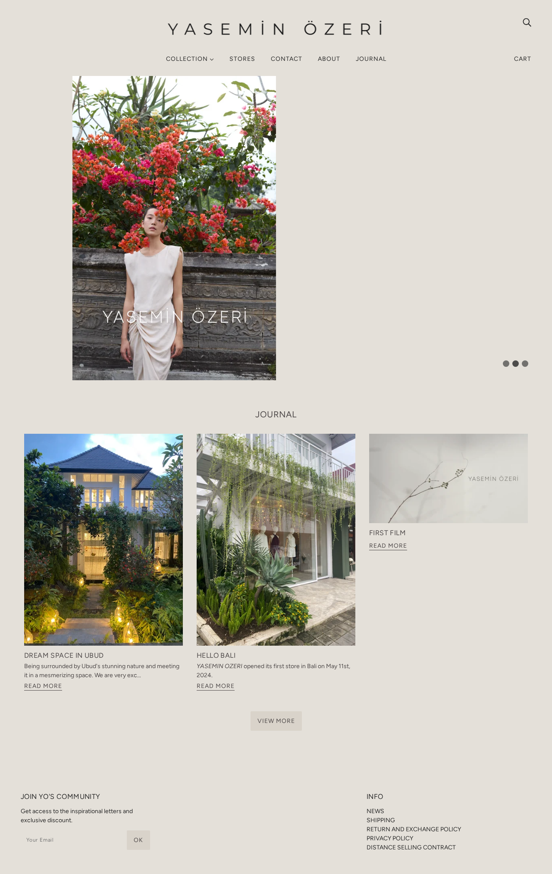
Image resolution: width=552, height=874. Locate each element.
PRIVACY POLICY (390, 838)
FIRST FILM (387, 533)
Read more (43, 686)
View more (276, 721)
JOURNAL (276, 414)
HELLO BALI (216, 655)
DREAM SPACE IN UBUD (64, 655)
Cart (522, 59)
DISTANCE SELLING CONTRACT (411, 847)
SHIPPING (381, 820)
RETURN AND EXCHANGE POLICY (414, 829)
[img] (527, 22)
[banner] (276, 28)
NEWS (375, 811)
